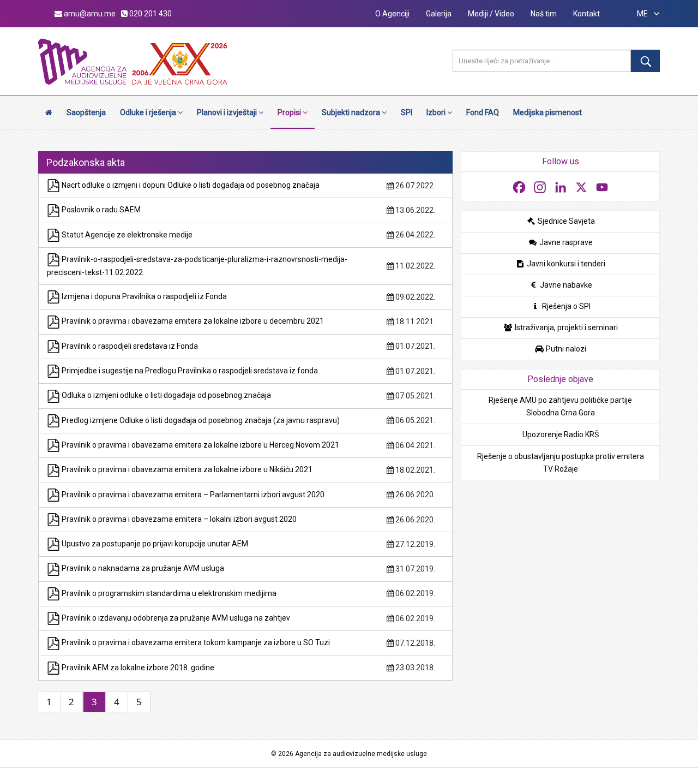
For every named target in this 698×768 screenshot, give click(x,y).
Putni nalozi (565, 348)
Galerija (439, 13)
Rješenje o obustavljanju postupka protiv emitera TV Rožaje (560, 462)
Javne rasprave (565, 242)
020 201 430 (150, 13)
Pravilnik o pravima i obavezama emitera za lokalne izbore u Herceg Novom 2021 (199, 444)
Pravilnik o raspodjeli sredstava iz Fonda (129, 346)
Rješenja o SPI (565, 306)
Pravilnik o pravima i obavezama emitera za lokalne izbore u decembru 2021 (192, 321)
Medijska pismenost (547, 112)
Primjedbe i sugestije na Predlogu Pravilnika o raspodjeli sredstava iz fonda (189, 370)
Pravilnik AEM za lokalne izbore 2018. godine (137, 667)
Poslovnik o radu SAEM (100, 209)
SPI (406, 112)
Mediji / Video (491, 13)
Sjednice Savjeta (565, 221)
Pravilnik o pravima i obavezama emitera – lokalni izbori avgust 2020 (178, 519)
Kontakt (586, 13)
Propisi (290, 112)
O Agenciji (392, 13)
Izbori (436, 112)
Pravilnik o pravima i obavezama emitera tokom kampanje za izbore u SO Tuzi (195, 642)
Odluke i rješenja (149, 112)
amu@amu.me (89, 13)
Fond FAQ (482, 112)
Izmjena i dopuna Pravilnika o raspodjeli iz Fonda (143, 296)
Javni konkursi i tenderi (565, 263)
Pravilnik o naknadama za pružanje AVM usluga (142, 568)
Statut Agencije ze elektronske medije (126, 234)
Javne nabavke (565, 285)
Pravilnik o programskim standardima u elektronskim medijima (168, 593)
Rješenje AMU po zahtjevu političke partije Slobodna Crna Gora (560, 406)
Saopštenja (86, 112)
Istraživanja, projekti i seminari (565, 327)
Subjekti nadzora (352, 112)
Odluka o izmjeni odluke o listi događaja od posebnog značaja (165, 395)
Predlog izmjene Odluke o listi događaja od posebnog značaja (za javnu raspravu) (200, 420)
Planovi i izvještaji (227, 112)
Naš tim (544, 13)
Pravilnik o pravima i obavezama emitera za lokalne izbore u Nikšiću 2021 (186, 469)
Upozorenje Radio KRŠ (560, 434)
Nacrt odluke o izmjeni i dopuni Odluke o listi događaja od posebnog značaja (190, 185)
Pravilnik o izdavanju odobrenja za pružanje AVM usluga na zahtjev (175, 618)
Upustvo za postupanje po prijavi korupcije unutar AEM (154, 543)
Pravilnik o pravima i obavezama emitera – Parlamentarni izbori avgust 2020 (192, 494)
